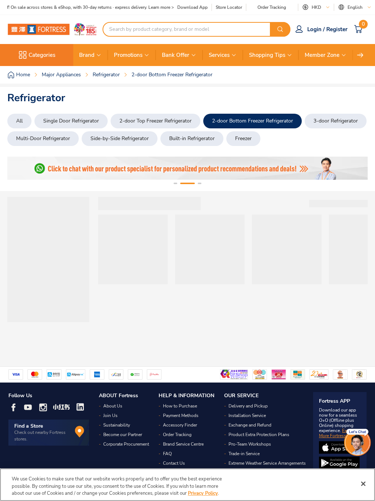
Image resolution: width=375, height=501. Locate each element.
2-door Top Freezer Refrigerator (155, 120)
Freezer (243, 138)
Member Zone (322, 55)
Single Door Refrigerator (71, 120)
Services (219, 55)
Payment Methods (180, 415)
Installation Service (247, 415)
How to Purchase (180, 406)
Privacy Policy (203, 493)
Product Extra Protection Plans (259, 435)
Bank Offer (175, 55)
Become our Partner (122, 435)
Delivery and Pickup (248, 406)
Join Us (110, 415)
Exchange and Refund (250, 425)
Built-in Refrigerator (192, 138)
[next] (360, 55)
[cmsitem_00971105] (187, 168)
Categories (42, 55)
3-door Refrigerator (335, 120)
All (19, 120)
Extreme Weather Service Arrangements (267, 463)
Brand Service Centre (183, 444)
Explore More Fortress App (338, 433)
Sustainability (116, 425)
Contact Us (174, 463)
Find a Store (28, 426)
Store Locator (229, 7)
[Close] (363, 484)
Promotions (128, 55)
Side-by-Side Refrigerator (119, 138)
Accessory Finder (180, 425)
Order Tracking (271, 7)
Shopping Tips (267, 55)
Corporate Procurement (126, 444)
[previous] (19, 168)
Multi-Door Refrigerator (43, 138)
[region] (187, 484)
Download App (192, 7)
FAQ (167, 454)
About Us (112, 406)
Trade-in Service (244, 454)
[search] (280, 29)
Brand (86, 55)
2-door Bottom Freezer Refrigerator (252, 120)
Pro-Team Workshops (250, 444)
